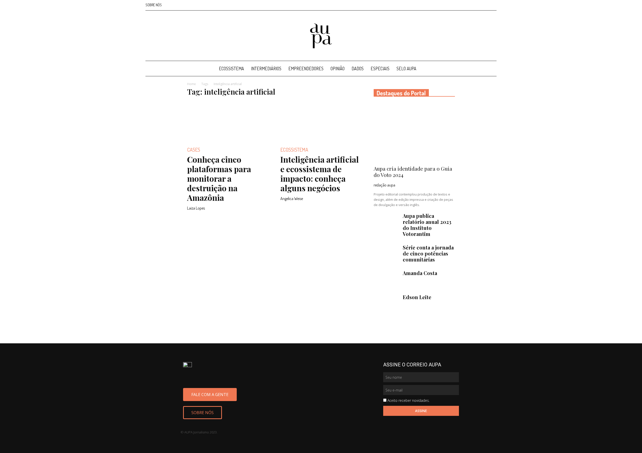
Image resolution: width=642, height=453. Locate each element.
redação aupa (384, 184)
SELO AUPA (406, 68)
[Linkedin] (476, 5)
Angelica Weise (291, 198)
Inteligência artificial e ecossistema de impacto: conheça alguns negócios (319, 173)
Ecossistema (231, 68)
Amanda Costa (420, 273)
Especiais (380, 68)
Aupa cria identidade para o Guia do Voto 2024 (413, 171)
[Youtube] (493, 5)
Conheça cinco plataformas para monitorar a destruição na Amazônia (219, 178)
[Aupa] (321, 36)
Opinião (338, 68)
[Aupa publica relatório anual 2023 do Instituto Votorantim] (386, 221)
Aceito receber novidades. (408, 400)
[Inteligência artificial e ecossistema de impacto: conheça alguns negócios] (321, 121)
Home (191, 84)
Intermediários (266, 68)
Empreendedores (306, 68)
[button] (491, 69)
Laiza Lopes (196, 208)
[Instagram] (468, 5)
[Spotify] (484, 5)
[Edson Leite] (386, 303)
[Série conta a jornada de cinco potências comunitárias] (386, 253)
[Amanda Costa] (386, 279)
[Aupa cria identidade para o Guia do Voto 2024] (414, 132)
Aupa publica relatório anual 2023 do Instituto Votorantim (427, 224)
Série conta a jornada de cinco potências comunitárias (428, 253)
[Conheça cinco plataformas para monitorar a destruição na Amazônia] (227, 121)
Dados (358, 68)
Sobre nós (153, 5)
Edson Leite (417, 297)
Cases (193, 149)
